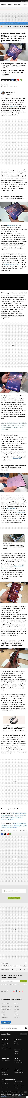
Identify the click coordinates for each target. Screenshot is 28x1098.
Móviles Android (6, 1003)
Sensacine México (18, 1083)
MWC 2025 (22, 830)
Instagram (16, 991)
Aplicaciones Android (7, 1006)
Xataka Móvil (5, 1043)
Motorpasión (17, 1060)
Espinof (16, 1053)
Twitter (15, 80)
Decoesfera (4, 1072)
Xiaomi (3, 1014)
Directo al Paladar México (6, 1088)
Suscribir (23, 981)
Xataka (3, 1041)
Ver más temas (6, 1022)
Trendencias (4, 1070)
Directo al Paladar (6, 1060)
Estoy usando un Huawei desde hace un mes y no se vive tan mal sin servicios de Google (13, 546)
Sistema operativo (6, 1009)
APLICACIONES (17, 4)
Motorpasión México (19, 1088)
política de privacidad (22, 984)
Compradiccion (5, 1074)
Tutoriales (16, 1006)
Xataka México (5, 1081)
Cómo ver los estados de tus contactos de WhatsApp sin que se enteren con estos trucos (14, 825)
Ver (15, 898)
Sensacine (16, 1051)
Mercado (16, 1009)
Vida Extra (16, 1043)
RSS (19, 991)
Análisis (9, 830)
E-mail (21, 80)
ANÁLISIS (3, 4)
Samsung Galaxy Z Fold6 (11, 264)
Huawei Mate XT (13, 106)
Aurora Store (21, 512)
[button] (10, 92)
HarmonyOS (17, 458)
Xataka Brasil (5, 1083)
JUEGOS (25, 4)
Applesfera (4, 1046)
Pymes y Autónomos (19, 1072)
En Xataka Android (8, 543)
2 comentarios (6, 80)
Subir (22, 1034)
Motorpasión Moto (18, 1062)
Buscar (26, 1028)
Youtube (13, 991)
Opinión (15, 830)
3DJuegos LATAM (18, 1081)
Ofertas (18, 26)
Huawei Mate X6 (12, 225)
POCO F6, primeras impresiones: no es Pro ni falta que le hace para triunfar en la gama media (15, 965)
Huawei (3, 1012)
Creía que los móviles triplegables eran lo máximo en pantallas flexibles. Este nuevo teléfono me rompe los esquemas (14, 728)
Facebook (12, 80)
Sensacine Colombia (19, 1085)
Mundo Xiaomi (5, 1050)
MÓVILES (10, 4)
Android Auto (5, 1017)
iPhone (23, 26)
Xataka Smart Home (6, 1048)
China (12, 26)
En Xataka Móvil (6, 725)
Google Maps (6, 26)
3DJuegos (16, 1041)
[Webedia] (24, 1)
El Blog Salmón (17, 1070)
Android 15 (17, 1017)
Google (16, 1012)
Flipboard (18, 80)
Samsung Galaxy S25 (17, 969)
